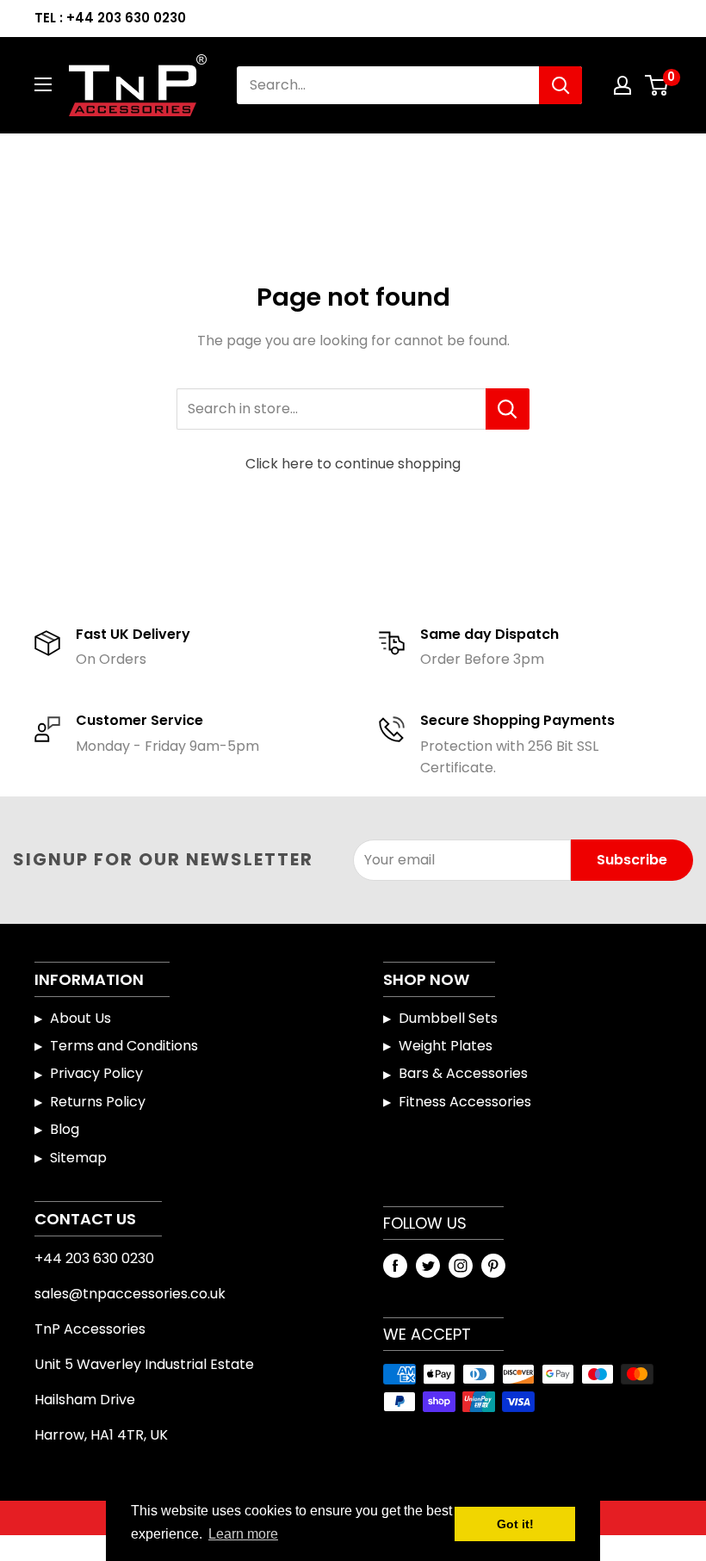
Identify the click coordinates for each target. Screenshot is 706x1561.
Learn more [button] (243, 1534)
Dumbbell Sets (448, 1018)
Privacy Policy (96, 1073)
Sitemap (78, 1158)
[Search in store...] (508, 409)
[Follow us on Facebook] (395, 1266)
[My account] (622, 85)
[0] (657, 85)
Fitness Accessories (465, 1102)
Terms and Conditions (124, 1046)
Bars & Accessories (463, 1073)
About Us (80, 1018)
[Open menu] (43, 84)
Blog (64, 1129)
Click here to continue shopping (353, 464)
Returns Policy (98, 1102)
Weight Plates (445, 1046)
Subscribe (632, 860)
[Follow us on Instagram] (461, 1266)
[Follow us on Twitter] (428, 1266)
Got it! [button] (515, 1524)
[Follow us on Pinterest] (493, 1266)
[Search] (560, 85)
